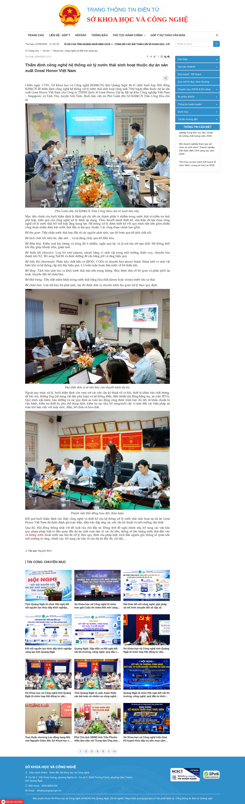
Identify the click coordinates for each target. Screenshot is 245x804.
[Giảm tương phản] (169, 57)
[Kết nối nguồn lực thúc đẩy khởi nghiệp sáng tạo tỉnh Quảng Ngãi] (48, 629)
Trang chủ (33, 50)
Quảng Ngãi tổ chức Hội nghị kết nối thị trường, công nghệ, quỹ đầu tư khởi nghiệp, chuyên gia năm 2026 (146, 694)
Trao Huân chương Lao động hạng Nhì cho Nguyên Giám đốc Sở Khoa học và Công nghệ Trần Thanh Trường (47, 739)
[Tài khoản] (217, 35)
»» (114, 751)
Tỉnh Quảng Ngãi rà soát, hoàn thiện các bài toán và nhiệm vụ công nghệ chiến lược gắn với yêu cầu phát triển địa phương (96, 694)
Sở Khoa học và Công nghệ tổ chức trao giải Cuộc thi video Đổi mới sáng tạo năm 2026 (96, 606)
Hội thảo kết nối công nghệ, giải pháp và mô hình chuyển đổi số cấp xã (145, 606)
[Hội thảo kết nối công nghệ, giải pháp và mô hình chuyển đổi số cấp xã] (146, 585)
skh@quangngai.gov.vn (49, 790)
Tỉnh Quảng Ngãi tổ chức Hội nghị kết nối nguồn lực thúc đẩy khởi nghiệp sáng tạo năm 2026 (47, 606)
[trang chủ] (70, 15)
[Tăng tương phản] (165, 57)
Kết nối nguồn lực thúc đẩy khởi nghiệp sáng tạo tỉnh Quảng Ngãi (48, 650)
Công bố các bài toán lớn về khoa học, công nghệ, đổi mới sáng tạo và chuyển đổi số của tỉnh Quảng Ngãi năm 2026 (151, 44)
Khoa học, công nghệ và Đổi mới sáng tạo (75, 50)
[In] (161, 57)
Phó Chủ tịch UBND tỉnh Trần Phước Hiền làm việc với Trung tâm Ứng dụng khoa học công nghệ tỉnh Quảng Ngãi (96, 739)
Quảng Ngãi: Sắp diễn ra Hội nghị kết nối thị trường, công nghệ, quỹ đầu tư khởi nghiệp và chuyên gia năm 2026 (96, 650)
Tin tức (46, 50)
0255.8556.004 (50, 785)
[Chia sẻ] (165, 78)
